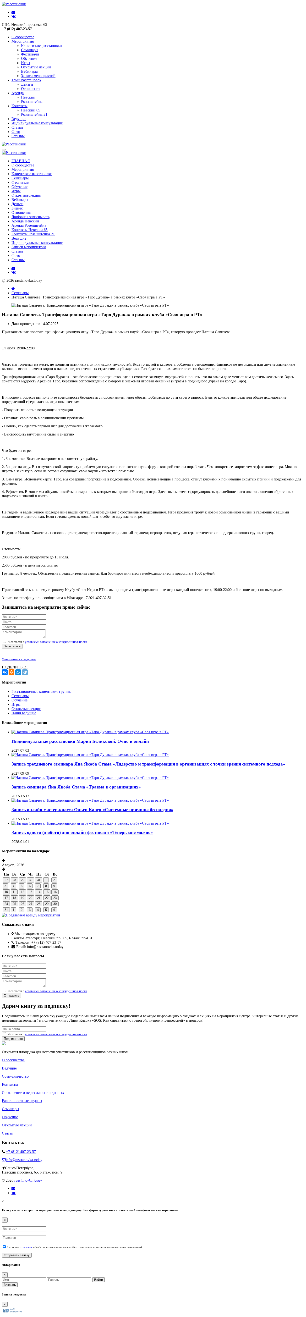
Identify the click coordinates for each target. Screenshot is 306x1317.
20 (30, 898)
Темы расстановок (26, 80)
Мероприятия (22, 41)
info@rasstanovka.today (24, 1160)
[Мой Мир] (18, 672)
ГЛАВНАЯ (20, 161)
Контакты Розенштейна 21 (33, 234)
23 (55, 898)
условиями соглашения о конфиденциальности (56, 642)
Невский (28, 97)
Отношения (30, 89)
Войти (98, 1280)
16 (55, 892)
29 (22, 880)
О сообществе (22, 37)
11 (14, 892)
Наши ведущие (23, 713)
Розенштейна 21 (34, 114)
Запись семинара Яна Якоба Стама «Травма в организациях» (76, 786)
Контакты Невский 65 (29, 230)
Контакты (19, 106)
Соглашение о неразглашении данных (33, 1093)
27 (6, 880)
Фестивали (30, 54)
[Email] (13, 1188)
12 (22, 892)
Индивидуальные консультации (37, 123)
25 (14, 904)
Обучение (29, 58)
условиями (26, 1246)
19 (22, 898)
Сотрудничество (15, 1076)
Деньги (27, 84)
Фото (15, 132)
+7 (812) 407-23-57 (21, 1152)
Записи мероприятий (38, 76)
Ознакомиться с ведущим (19, 659)
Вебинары (29, 71)
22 (47, 898)
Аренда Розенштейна (28, 225)
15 (47, 892)
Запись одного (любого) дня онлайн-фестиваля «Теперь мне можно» (82, 832)
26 (22, 904)
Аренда (17, 93)
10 (6, 892)
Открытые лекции (36, 67)
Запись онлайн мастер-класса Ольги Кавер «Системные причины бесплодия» (92, 809)
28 (14, 880)
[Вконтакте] (13, 1193)
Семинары (29, 50)
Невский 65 (30, 110)
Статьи (17, 127)
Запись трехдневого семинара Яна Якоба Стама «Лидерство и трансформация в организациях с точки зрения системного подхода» (148, 763)
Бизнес (17, 208)
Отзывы (18, 136)
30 (30, 880)
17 (6, 898)
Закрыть (10, 1285)
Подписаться (13, 1039)
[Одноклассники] (11, 672)
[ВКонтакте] (5, 672)
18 (14, 898)
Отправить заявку (17, 1255)
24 (6, 904)
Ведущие (18, 119)
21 (38, 898)
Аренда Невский (25, 221)
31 (38, 880)
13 (30, 892)
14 (38, 892)
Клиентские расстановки (41, 46)
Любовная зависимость (30, 217)
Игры (25, 63)
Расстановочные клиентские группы (41, 691)
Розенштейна (32, 101)
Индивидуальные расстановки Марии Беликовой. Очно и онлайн (80, 741)
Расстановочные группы (22, 1101)
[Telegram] (25, 672)
